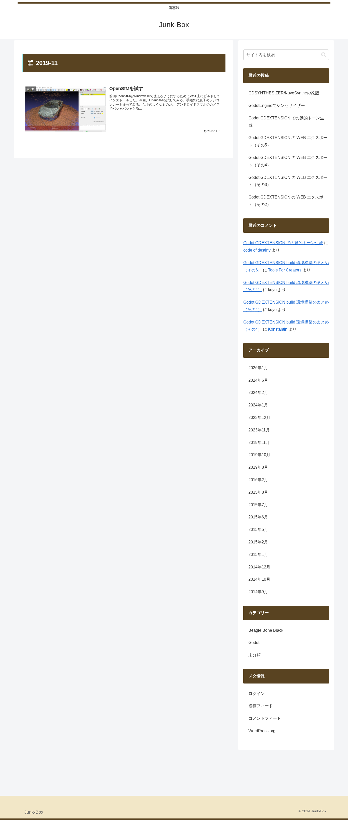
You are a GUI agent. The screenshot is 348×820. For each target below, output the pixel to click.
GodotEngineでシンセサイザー (276, 105)
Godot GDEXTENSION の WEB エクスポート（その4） (287, 161)
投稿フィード (260, 706)
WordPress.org (261, 731)
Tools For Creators (284, 270)
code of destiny (257, 250)
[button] (323, 55)
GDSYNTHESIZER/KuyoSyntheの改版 (283, 93)
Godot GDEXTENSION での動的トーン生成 (286, 122)
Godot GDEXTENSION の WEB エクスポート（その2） (287, 201)
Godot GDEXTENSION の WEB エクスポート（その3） (287, 181)
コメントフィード (264, 718)
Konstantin (277, 329)
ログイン (256, 693)
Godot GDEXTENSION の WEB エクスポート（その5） (287, 141)
